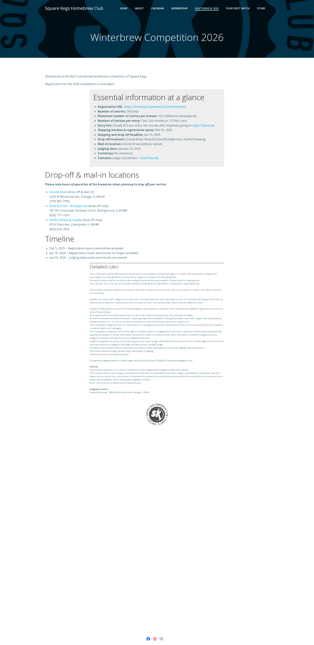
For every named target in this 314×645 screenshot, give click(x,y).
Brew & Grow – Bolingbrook (68, 206)
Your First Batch (238, 8)
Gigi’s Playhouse (203, 125)
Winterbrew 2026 (207, 8)
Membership (179, 8)
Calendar (157, 8)
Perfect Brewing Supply (65, 220)
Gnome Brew (58, 192)
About (139, 8)
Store (261, 8)
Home (124, 8)
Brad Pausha (149, 158)
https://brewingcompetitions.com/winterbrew (155, 107)
